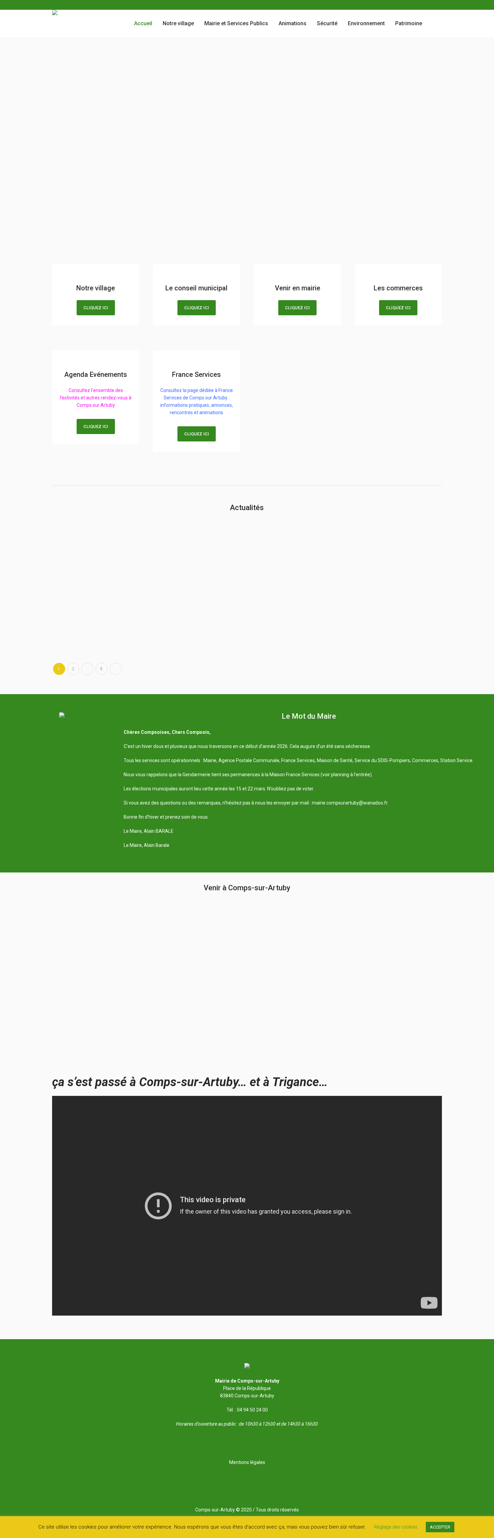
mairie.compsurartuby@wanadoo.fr (350, 803)
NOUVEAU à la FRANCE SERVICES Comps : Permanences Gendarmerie (194, 533)
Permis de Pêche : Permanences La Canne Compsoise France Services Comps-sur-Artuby (95, 533)
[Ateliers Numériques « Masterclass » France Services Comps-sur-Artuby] (398, 548)
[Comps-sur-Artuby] (247, 1366)
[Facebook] (438, 5)
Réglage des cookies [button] (395, 1527)
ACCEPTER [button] (440, 1527)
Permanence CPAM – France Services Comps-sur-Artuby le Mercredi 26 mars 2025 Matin (291, 591)
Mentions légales (247, 1462)
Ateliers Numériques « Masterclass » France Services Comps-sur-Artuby (395, 591)
